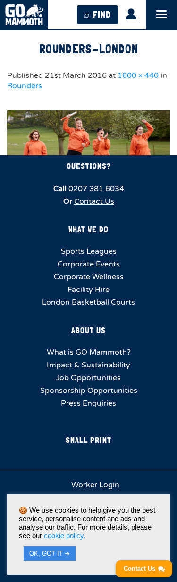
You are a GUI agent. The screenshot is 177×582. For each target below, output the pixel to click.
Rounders (24, 86)
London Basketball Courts (88, 302)
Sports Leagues (89, 251)
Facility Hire (88, 289)
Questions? (89, 166)
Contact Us (94, 201)
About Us (88, 330)
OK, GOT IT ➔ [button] (49, 553)
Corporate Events (89, 264)
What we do (88, 229)
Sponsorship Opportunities (88, 390)
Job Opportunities (88, 377)
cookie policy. (64, 536)
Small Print (88, 440)
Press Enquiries (88, 403)
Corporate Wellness (89, 277)
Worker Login (94, 485)
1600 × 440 (138, 75)
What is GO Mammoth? (89, 352)
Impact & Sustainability (88, 365)
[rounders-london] (88, 132)
